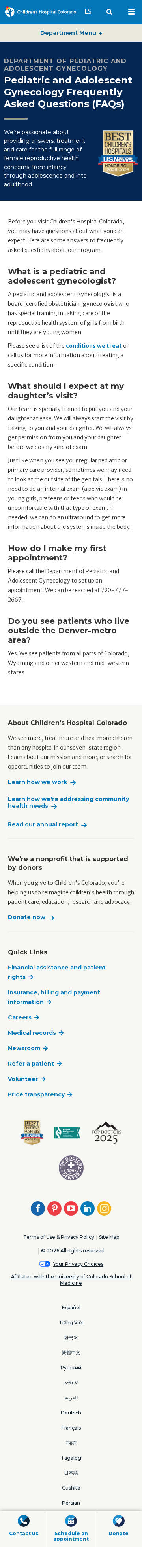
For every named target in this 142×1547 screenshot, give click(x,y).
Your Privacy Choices (78, 1264)
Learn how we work (37, 782)
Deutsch (71, 1413)
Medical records (32, 1032)
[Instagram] (104, 1208)
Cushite (71, 1488)
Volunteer (23, 1079)
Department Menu (69, 32)
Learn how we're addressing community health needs (68, 803)
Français (71, 1428)
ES (91, 11)
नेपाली (71, 1443)
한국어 (71, 1338)
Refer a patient (31, 1063)
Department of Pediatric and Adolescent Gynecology (65, 64)
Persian (71, 1503)
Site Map (109, 1237)
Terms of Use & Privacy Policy (58, 1237)
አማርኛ (71, 1383)
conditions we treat (94, 345)
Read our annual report (43, 824)
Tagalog (71, 1458)
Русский (71, 1368)
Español (71, 1307)
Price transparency (36, 1094)
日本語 (71, 1473)
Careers (20, 1017)
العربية (71, 1398)
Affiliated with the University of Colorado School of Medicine (71, 1280)
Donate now (26, 917)
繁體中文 (71, 1353)
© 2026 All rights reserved (73, 1251)
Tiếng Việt (71, 1322)
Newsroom (24, 1048)
